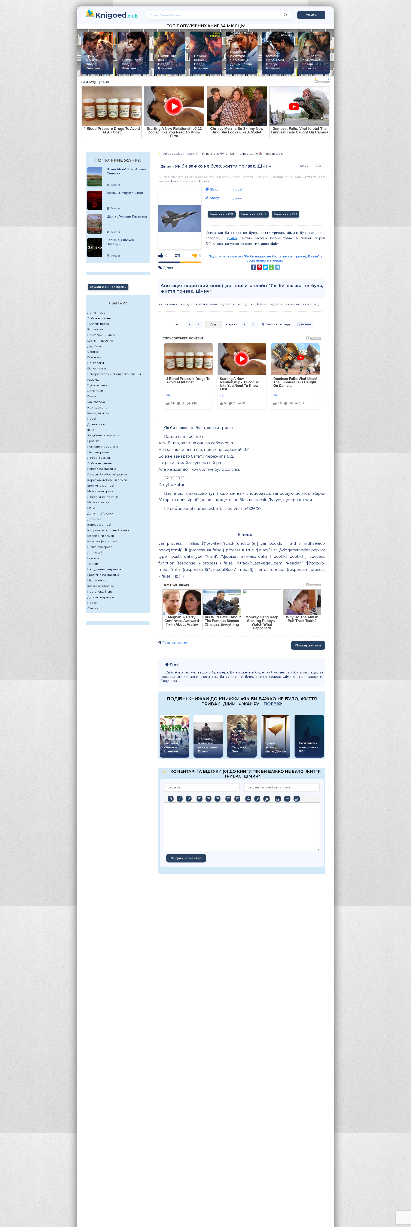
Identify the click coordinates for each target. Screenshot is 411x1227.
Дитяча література (101, 597)
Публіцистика (97, 385)
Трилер (92, 563)
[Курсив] (180, 799)
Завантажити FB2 (285, 214)
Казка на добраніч (100, 586)
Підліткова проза (99, 547)
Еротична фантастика (103, 574)
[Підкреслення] (189, 799)
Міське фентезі (98, 502)
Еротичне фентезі (100, 485)
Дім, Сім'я (94, 346)
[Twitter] (265, 267)
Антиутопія (95, 552)
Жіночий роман (98, 452)
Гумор (91, 396)
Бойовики (94, 357)
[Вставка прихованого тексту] (296, 799)
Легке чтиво (96, 312)
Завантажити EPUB (254, 214)
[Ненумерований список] (228, 799)
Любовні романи (99, 318)
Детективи (95, 390)
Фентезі (93, 351)
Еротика (93, 441)
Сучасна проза (98, 323)
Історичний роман (100, 535)
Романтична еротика (102, 446)
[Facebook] (253, 267)
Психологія (95, 363)
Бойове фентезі (99, 524)
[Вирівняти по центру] (208, 799)
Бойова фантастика (101, 469)
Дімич (166, 166)
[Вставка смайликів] (248, 799)
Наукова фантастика (102, 541)
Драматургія (96, 424)
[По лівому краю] (200, 799)
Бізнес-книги (96, 368)
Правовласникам (174, 643)
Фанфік (92, 608)
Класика (93, 379)
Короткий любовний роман (107, 480)
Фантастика (96, 402)
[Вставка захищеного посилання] (266, 799)
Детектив (94, 519)
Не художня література (104, 569)
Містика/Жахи (97, 580)
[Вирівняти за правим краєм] (217, 799)
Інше (90, 429)
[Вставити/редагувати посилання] (257, 799)
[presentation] (317, 78)
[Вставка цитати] (278, 799)
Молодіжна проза (100, 491)
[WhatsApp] (271, 267)
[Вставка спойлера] (287, 799)
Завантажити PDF (222, 214)
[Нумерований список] (237, 799)
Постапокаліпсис (100, 591)
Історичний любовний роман (108, 530)
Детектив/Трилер (100, 513)
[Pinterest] (259, 267)
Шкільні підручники (101, 340)
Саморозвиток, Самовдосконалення (114, 374)
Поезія (92, 418)
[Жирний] (171, 799)
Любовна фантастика (103, 496)
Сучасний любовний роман (107, 474)
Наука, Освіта (97, 407)
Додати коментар (186, 858)
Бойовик (93, 558)
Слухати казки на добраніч (108, 287)
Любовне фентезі (100, 463)
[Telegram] (277, 267)
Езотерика (95, 329)
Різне (91, 508)
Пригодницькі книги (101, 335)
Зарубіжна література (103, 435)
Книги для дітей (98, 413)
